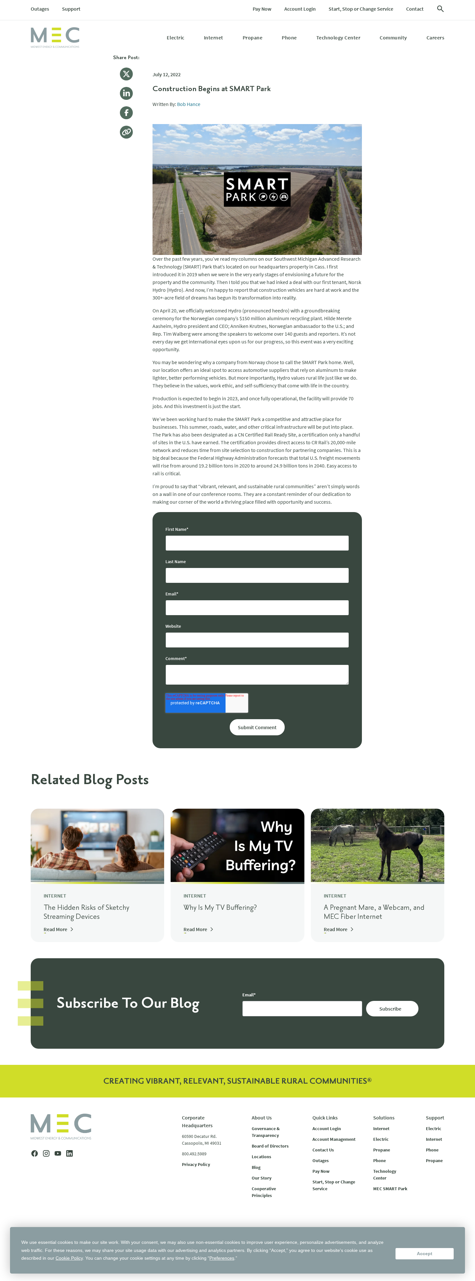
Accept (424, 1253)
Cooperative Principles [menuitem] (264, 1192)
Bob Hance (188, 104)
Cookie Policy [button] (69, 1258)
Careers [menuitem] (436, 37)
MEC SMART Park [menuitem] (390, 1189)
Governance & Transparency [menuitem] (266, 1132)
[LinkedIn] (126, 93)
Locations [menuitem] (261, 1157)
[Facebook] (126, 112)
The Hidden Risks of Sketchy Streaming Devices (86, 912)
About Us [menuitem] (262, 1117)
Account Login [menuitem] (300, 8)
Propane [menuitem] (253, 37)
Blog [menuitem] (256, 1167)
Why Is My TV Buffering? (220, 907)
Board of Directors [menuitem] (270, 1146)
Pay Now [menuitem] (262, 8)
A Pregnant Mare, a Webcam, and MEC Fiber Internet (374, 912)
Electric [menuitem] (176, 37)
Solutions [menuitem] (384, 1117)
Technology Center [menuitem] (338, 37)
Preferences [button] (221, 1258)
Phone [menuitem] (289, 37)
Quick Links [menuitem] (325, 1117)
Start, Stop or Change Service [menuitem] (361, 8)
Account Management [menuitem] (333, 1139)
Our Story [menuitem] (261, 1178)
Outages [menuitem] (40, 8)
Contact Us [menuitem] (323, 1150)
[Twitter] (126, 74)
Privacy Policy (196, 1164)
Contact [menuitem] (415, 8)
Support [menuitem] (71, 8)
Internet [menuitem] (213, 37)
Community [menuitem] (393, 37)
